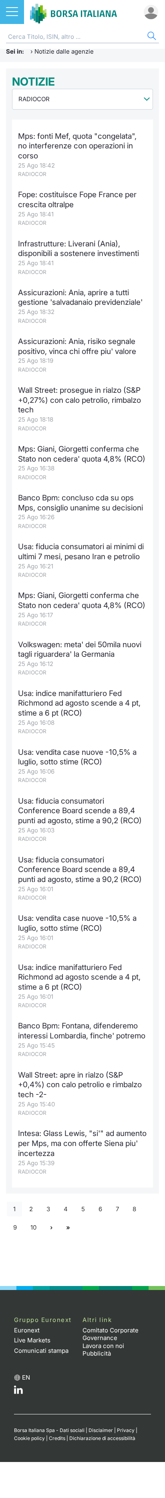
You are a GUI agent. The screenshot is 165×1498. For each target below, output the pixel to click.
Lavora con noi (103, 1346)
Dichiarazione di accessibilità (102, 1438)
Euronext (27, 1330)
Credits (57, 1438)
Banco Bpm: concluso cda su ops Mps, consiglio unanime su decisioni (80, 502)
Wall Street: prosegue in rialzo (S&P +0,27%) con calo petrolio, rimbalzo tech (79, 400)
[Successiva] (51, 1227)
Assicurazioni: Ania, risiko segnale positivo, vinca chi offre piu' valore (77, 346)
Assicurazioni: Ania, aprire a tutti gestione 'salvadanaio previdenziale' (80, 297)
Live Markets (32, 1340)
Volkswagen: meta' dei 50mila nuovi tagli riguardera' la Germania (79, 649)
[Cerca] (151, 37)
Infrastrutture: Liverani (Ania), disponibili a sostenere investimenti (78, 248)
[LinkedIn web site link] (18, 1392)
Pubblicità (96, 1353)
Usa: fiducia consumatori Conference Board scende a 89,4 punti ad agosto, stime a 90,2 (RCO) (80, 810)
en (26, 1377)
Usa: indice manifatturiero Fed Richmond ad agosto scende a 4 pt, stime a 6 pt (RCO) (79, 703)
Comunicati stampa (41, 1350)
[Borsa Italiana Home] (73, 12)
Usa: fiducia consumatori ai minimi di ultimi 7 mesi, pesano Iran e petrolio (81, 551)
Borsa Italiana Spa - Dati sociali (49, 1430)
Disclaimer (101, 1430)
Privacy (126, 1430)
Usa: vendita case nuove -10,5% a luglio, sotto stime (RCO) (77, 757)
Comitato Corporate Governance (110, 1334)
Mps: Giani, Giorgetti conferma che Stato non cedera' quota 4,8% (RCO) (81, 454)
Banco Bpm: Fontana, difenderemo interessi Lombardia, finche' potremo (81, 1030)
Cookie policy (29, 1438)
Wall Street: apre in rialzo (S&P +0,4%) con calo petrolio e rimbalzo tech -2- (80, 1084)
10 (33, 1227)
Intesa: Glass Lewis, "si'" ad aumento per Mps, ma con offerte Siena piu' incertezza (82, 1143)
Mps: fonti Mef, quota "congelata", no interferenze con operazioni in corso (77, 146)
